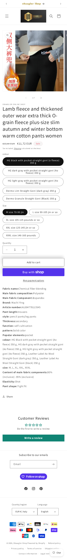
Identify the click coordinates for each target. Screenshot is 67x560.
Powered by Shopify (36, 543)
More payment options (33, 280)
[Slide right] (41, 98)
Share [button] (10, 396)
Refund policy (54, 543)
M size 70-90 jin (15, 212)
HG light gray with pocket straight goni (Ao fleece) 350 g (33, 182)
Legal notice (46, 553)
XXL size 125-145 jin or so (20, 227)
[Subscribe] (53, 464)
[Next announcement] (60, 4)
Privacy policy (17, 548)
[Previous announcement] (6, 4)
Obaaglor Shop (20, 543)
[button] (7, 16)
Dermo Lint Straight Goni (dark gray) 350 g (31, 190)
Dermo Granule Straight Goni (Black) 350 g (31, 198)
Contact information (28, 553)
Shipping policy (52, 548)
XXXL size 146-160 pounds (21, 235)
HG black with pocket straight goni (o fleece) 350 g (33, 161)
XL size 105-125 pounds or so (23, 219)
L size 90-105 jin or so (45, 212)
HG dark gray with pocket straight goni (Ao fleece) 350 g (33, 171)
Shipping (17, 148)
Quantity (7, 243)
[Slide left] (26, 98)
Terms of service (34, 548)
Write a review (33, 438)
